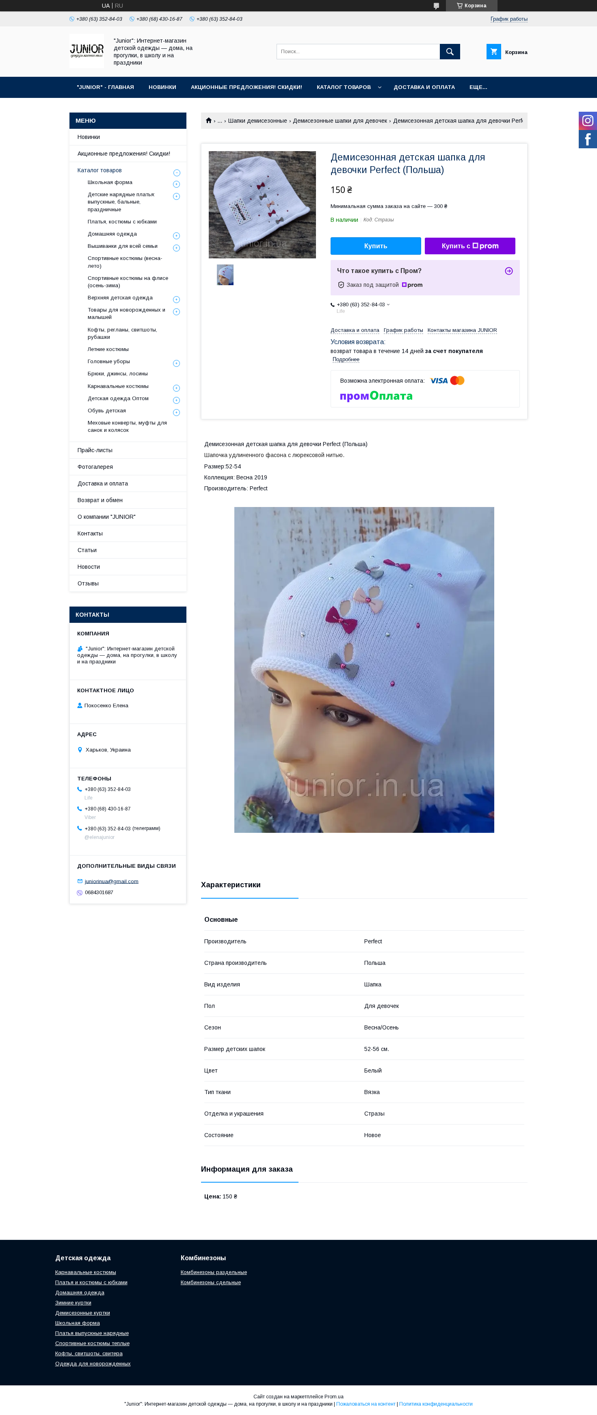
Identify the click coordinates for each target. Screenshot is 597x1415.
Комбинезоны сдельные (211, 1282)
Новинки (89, 137)
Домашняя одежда (112, 234)
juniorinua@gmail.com (111, 881)
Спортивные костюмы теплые (92, 1343)
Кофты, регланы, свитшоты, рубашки (122, 333)
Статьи (87, 550)
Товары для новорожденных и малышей (126, 313)
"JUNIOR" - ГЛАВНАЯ (105, 87)
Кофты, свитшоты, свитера (89, 1353)
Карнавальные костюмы (118, 386)
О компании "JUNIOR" (107, 517)
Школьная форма (110, 182)
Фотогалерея (95, 467)
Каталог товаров (100, 170)
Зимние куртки (73, 1303)
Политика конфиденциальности (436, 1404)
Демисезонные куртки (82, 1313)
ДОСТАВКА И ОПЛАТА (424, 87)
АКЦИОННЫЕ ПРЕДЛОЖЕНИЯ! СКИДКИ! (246, 87)
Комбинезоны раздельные (214, 1272)
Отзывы (88, 583)
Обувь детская (107, 410)
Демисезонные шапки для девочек (340, 120)
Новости (89, 566)
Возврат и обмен (100, 500)
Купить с (456, 246)
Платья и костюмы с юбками (91, 1282)
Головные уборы (109, 361)
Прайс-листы (95, 450)
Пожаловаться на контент (366, 1404)
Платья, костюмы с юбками (122, 222)
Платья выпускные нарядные (92, 1333)
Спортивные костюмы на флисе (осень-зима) (128, 281)
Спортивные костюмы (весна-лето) (125, 262)
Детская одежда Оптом (118, 398)
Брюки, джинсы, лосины (118, 374)
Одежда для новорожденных (93, 1364)
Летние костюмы (108, 349)
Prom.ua (334, 1397)
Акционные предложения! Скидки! (124, 153)
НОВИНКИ (162, 87)
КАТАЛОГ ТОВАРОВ (344, 87)
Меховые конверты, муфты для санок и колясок (127, 426)
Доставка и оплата (103, 483)
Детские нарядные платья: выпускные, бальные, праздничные (121, 201)
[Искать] (450, 51)
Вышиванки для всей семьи (123, 246)
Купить (375, 246)
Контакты (90, 533)
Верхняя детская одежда (120, 298)
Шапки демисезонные (257, 120)
